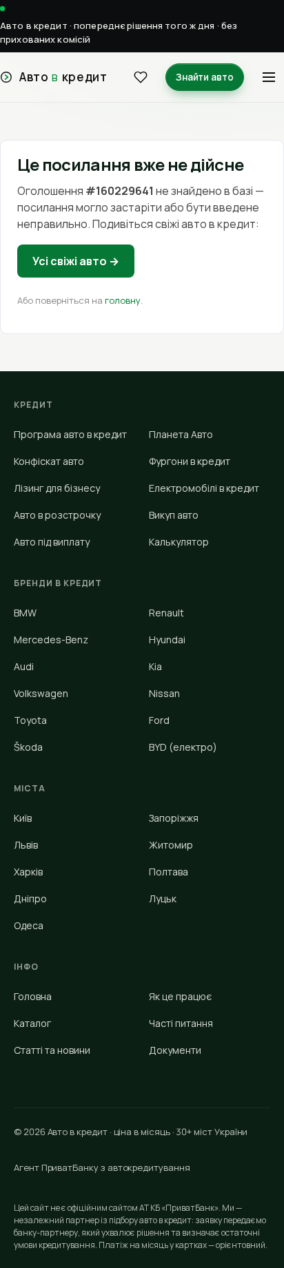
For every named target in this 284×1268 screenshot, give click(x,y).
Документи (175, 1050)
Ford (159, 720)
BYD (183, 746)
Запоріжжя (174, 817)
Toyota (30, 720)
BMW (25, 612)
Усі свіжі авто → (75, 261)
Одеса (28, 925)
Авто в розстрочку (57, 514)
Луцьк (162, 898)
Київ (23, 817)
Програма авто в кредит (70, 434)
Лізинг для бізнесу (57, 488)
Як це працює (180, 996)
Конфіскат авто (49, 461)
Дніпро (30, 898)
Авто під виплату (52, 541)
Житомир (171, 844)
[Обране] (140, 77)
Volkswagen (41, 693)
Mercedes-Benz (51, 639)
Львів (26, 844)
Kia (155, 666)
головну (123, 300)
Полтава (168, 871)
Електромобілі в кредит (204, 488)
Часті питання (181, 1023)
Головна (33, 996)
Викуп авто (174, 514)
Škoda (28, 746)
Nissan (164, 693)
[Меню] (269, 77)
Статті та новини (52, 1050)
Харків (28, 871)
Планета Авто (181, 434)
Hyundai (167, 639)
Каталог (32, 1023)
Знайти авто (205, 77)
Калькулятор (179, 541)
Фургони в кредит (189, 461)
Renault (166, 612)
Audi (24, 666)
